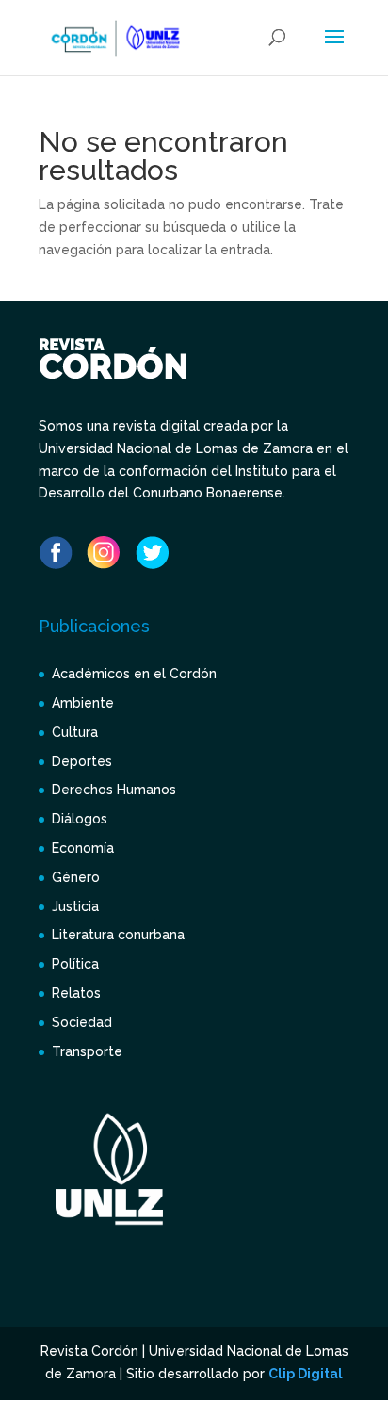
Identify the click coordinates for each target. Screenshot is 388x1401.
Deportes (82, 761)
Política (75, 963)
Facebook (56, 552)
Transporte (87, 1051)
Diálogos (79, 818)
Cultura (75, 732)
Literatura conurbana (118, 934)
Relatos (76, 993)
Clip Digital (305, 1373)
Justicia (75, 906)
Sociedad (82, 1022)
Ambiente (83, 702)
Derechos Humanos (114, 789)
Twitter (152, 552)
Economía (83, 847)
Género (76, 877)
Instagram (104, 552)
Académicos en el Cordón (134, 673)
